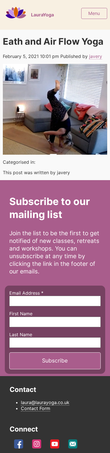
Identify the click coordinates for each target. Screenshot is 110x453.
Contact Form (35, 408)
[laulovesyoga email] (72, 445)
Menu (94, 13)
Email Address (26, 293)
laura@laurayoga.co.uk (45, 402)
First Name (20, 313)
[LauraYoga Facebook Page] (18, 445)
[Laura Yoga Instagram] (36, 445)
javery (95, 56)
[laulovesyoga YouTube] (54, 445)
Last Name (20, 334)
